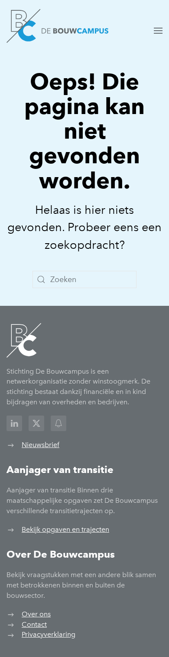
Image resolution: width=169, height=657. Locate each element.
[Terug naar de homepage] (57, 26)
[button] (158, 30)
